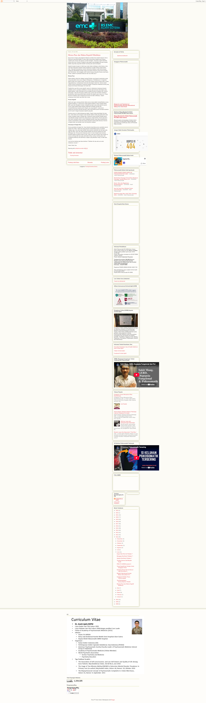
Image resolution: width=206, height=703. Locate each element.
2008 (117, 604)
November (120, 541)
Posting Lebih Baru (73, 162)
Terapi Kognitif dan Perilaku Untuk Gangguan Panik (125, 567)
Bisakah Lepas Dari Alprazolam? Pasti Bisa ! (125, 432)
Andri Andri (124, 106)
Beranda (90, 162)
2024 (117, 510)
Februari (119, 594)
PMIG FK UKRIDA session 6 (124, 564)
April (118, 590)
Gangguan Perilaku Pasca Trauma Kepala (123, 577)
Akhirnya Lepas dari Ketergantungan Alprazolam (128, 422)
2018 (117, 521)
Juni (118, 552)
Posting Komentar (74, 155)
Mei (118, 588)
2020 (117, 517)
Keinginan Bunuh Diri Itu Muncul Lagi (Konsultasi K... (125, 570)
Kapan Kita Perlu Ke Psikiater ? (125, 553)
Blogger (113, 699)
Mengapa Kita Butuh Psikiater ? (125, 556)
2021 (117, 515)
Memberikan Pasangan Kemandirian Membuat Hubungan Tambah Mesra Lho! (126, 178)
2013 (117, 532)
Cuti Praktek (124, 404)
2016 (117, 526)
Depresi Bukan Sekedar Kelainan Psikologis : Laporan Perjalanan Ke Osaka (125, 412)
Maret (118, 592)
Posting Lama (105, 162)
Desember (120, 538)
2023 (117, 512)
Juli (118, 549)
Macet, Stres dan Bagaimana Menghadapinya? (121, 183)
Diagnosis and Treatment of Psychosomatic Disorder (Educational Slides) (124, 105)
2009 (117, 601)
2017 (117, 523)
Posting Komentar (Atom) (91, 166)
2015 (117, 528)
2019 (117, 519)
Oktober (119, 543)
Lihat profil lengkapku (116, 502)
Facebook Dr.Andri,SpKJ (120, 353)
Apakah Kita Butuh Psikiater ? (124, 558)
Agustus (119, 547)
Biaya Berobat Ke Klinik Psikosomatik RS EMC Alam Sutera (125, 116)
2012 (117, 534)
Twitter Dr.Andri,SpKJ (119, 350)
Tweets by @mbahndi (119, 281)
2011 (117, 537)
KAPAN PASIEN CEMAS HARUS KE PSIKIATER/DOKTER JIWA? (123, 173)
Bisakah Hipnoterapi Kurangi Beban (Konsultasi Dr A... (124, 574)
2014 (117, 530)
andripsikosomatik (119, 499)
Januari (119, 596)
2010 (117, 599)
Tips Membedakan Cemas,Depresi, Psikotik (123, 581)
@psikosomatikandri (122, 55)
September (120, 545)
